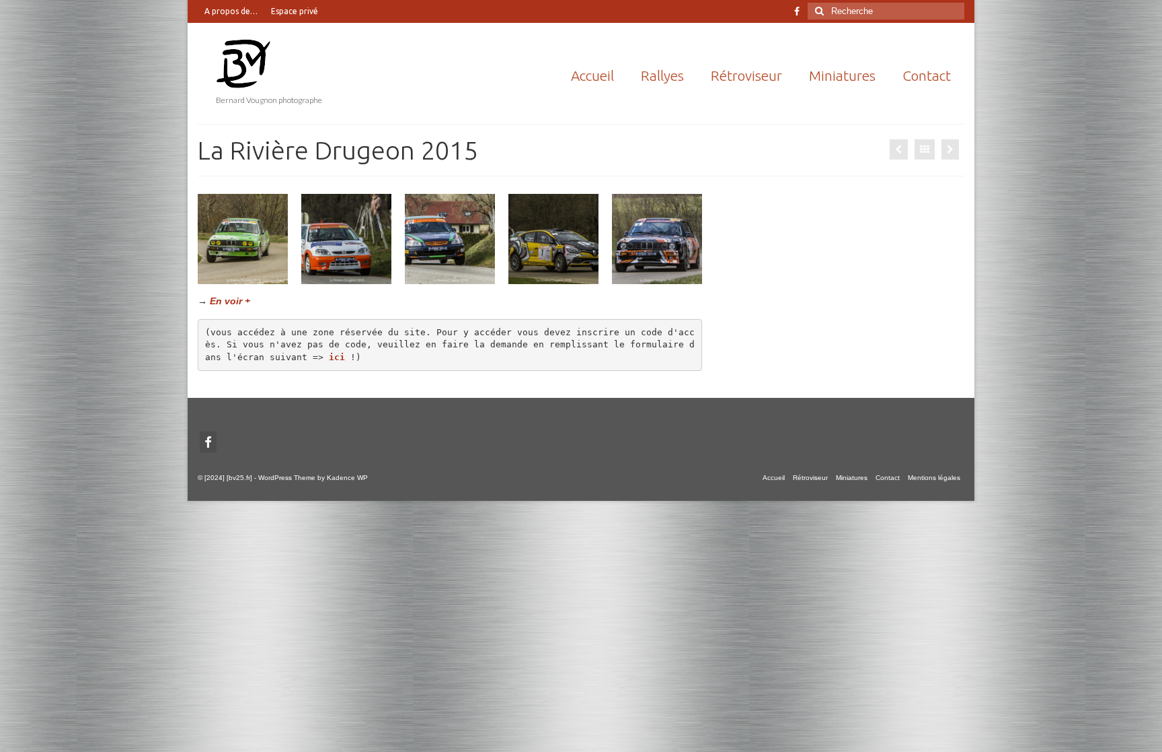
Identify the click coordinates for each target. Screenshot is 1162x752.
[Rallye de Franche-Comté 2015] (899, 149)
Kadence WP (347, 477)
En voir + (230, 301)
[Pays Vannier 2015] (950, 149)
